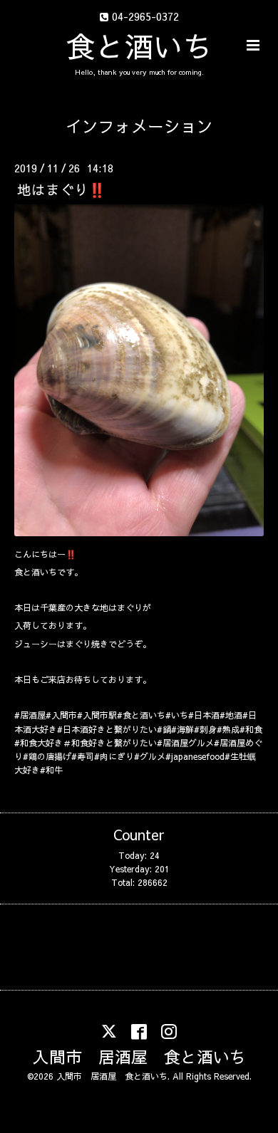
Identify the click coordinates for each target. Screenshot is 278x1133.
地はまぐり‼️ (61, 188)
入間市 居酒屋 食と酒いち (139, 1056)
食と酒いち (139, 46)
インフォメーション (139, 126)
